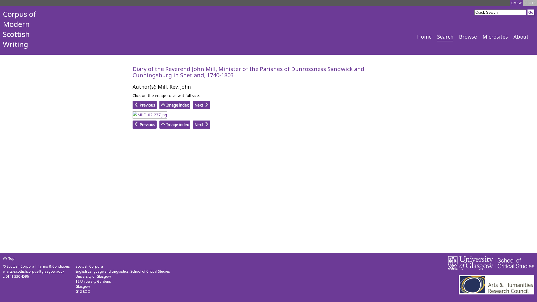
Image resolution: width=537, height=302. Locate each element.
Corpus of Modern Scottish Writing (19, 29)
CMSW (516, 3)
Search (445, 36)
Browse (468, 36)
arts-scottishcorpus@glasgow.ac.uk (35, 271)
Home (424, 36)
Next (199, 105)
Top (11, 258)
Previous (146, 105)
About (521, 36)
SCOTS (530, 3)
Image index (177, 105)
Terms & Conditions (54, 266)
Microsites (495, 36)
